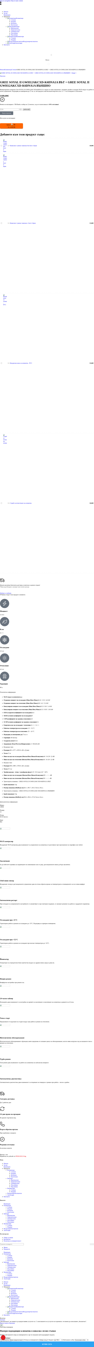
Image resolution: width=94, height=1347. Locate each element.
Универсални (15, 31)
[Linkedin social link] (11, 6)
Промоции (7, 1167)
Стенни (13, 20)
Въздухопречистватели (30, 41)
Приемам (12, 1323)
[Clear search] (88, 1244)
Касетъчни (14, 25)
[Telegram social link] (15, 6)
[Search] (47, 49)
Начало (2, 69)
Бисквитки (7, 1239)
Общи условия (8, 1237)
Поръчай (26, 109)
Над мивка (14, 35)
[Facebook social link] (1, 6)
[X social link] (5, 6)
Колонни (14, 23)
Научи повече (4, 1323)
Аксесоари (19, 43)
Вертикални (15, 28)
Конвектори (20, 36)
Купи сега (47, 1344)
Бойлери (16, 26)
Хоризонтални (15, 30)
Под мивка (14, 33)
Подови (13, 21)
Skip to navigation (5, 1)
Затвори (2, 1320)
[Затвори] (1, 1325)
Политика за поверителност (12, 1241)
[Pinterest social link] (8, 6)
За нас (6, 1165)
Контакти (7, 1196)
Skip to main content (17, 1)
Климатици (19, 18)
